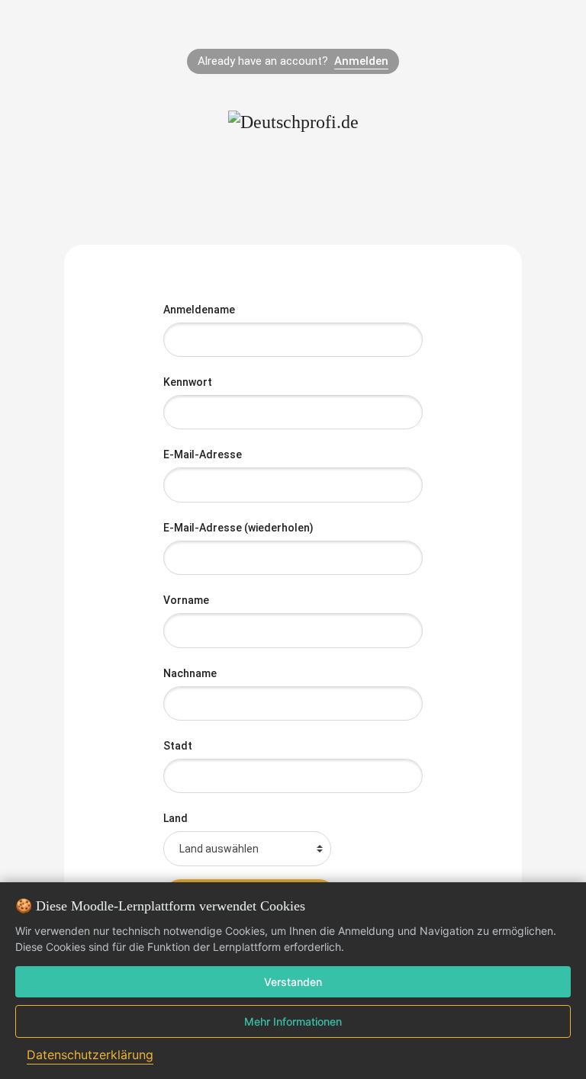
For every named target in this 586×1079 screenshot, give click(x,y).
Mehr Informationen (293, 1021)
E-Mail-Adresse (203, 454)
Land (175, 818)
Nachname (191, 673)
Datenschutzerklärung (90, 1054)
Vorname (187, 600)
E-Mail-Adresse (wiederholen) (239, 528)
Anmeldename (200, 309)
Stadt (177, 746)
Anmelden (361, 61)
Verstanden (293, 981)
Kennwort (188, 382)
